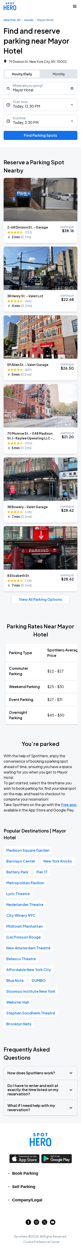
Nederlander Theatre (24, 904)
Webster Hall (17, 1002)
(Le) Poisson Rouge (23, 937)
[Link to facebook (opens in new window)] (28, 1223)
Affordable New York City (28, 969)
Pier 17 (41, 872)
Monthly (59, 74)
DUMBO (39, 980)
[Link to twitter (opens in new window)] (44, 1223)
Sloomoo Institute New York (30, 991)
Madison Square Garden (28, 850)
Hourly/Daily (22, 74)
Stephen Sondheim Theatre (30, 1013)
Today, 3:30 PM (25, 122)
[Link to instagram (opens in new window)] (36, 1223)
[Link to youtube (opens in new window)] (52, 1223)
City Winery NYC (21, 915)
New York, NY (12, 20)
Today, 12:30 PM (26, 106)
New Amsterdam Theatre (28, 947)
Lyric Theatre (18, 893)
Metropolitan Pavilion (25, 882)
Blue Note (15, 980)
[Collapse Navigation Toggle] (74, 6)
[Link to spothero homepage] (40, 1140)
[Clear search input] (72, 88)
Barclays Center (20, 861)
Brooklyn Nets (19, 1023)
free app (68, 804)
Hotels (29, 20)
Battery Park (17, 872)
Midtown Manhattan (24, 926)
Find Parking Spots (40, 135)
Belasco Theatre (21, 958)
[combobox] (40, 88)
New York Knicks (57, 861)
